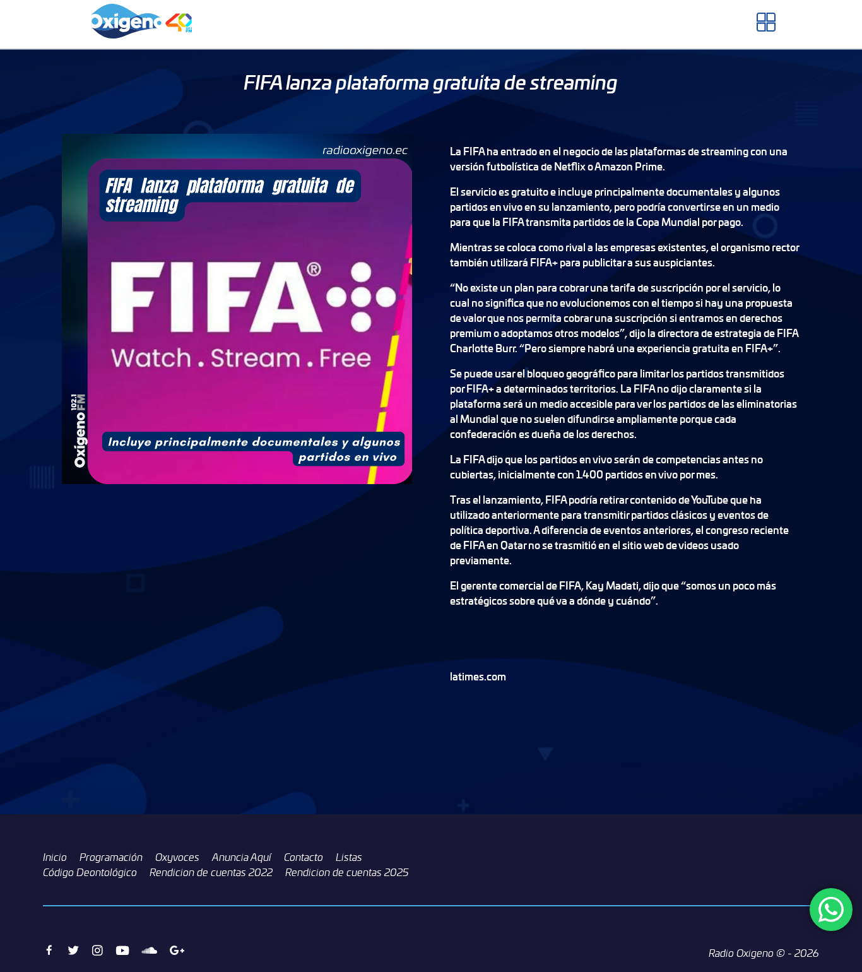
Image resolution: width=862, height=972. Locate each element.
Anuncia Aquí (241, 857)
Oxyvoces (177, 857)
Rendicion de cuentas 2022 (211, 872)
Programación (111, 857)
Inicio (55, 857)
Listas (349, 857)
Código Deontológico (90, 872)
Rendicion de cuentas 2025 (347, 872)
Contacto (303, 857)
